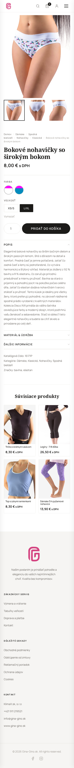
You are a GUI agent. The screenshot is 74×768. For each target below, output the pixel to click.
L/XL (26, 208)
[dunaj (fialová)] (19, 190)
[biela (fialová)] (8, 190)
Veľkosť (10, 200)
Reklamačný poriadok (17, 664)
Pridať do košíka (46, 228)
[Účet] (57, 6)
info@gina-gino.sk (15, 718)
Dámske (20, 134)
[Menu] (66, 6)
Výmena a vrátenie (15, 603)
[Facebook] (33, 759)
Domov (7, 134)
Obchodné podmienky (17, 650)
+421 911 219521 (13, 711)
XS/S (11, 208)
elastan (27, 370)
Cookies (8, 679)
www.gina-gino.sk (14, 726)
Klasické (37, 137)
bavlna (18, 370)
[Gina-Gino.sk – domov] (8, 6)
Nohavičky (22, 137)
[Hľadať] (38, 6)
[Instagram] (41, 759)
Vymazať (9, 216)
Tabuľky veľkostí (14, 611)
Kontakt (8, 625)
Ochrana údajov (13, 672)
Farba (8, 181)
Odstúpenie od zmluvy (17, 657)
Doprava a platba (14, 618)
